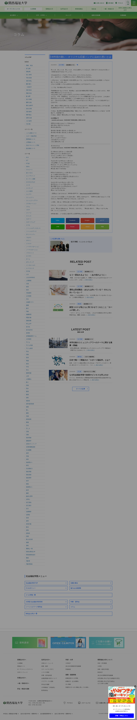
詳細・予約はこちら (121, 715)
